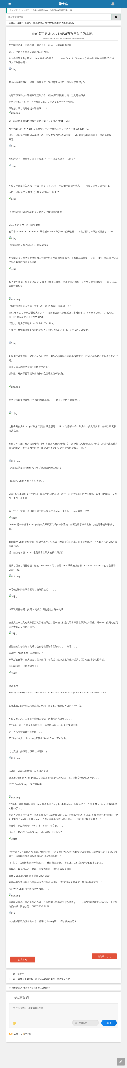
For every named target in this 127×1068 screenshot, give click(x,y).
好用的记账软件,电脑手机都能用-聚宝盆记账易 (29, 987)
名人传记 (25, 10)
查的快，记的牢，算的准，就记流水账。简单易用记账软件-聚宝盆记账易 (41, 23)
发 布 (109, 1022)
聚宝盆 (63, 4)
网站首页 (13, 10)
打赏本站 (22, 959)
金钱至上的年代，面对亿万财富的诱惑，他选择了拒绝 (43, 979)
